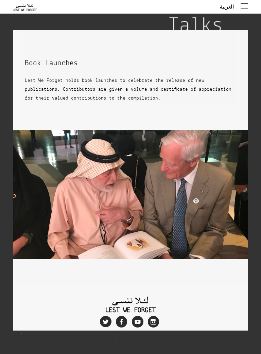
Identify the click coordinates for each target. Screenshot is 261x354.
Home (25, 12)
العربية (227, 6)
